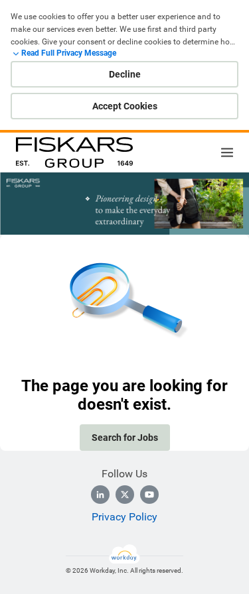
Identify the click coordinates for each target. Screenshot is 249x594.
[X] (125, 494)
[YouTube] (149, 494)
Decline (125, 74)
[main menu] (227, 152)
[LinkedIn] (100, 494)
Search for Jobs (125, 437)
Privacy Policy (124, 516)
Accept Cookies (124, 106)
